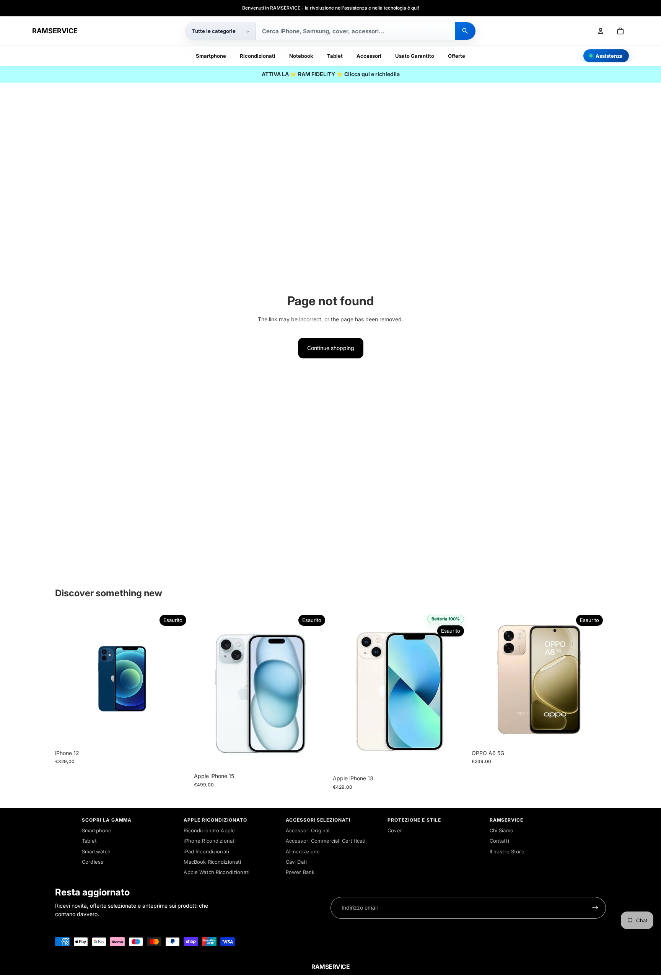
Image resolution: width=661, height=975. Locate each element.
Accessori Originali (308, 830)
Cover (394, 830)
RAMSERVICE (55, 31)
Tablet (335, 56)
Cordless (92, 862)
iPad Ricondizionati (206, 851)
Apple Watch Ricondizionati (216, 872)
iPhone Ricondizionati (210, 841)
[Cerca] (465, 31)
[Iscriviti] (595, 907)
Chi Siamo (501, 830)
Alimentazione (303, 851)
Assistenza (609, 56)
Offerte (456, 56)
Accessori (369, 56)
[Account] (600, 31)
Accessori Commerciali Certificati (326, 841)
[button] (221, 31)
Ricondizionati (257, 56)
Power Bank (300, 872)
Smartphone (211, 56)
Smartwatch (96, 851)
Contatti (499, 841)
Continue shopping (330, 348)
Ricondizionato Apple (209, 830)
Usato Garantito (414, 56)
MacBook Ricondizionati (212, 862)
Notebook (301, 56)
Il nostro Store (507, 851)
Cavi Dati (296, 862)
